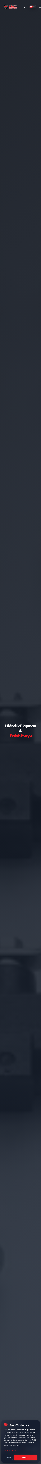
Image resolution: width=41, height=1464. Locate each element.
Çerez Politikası (10, 1450)
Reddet (8, 1457)
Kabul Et (25, 1457)
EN (34, 7)
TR (31, 7)
